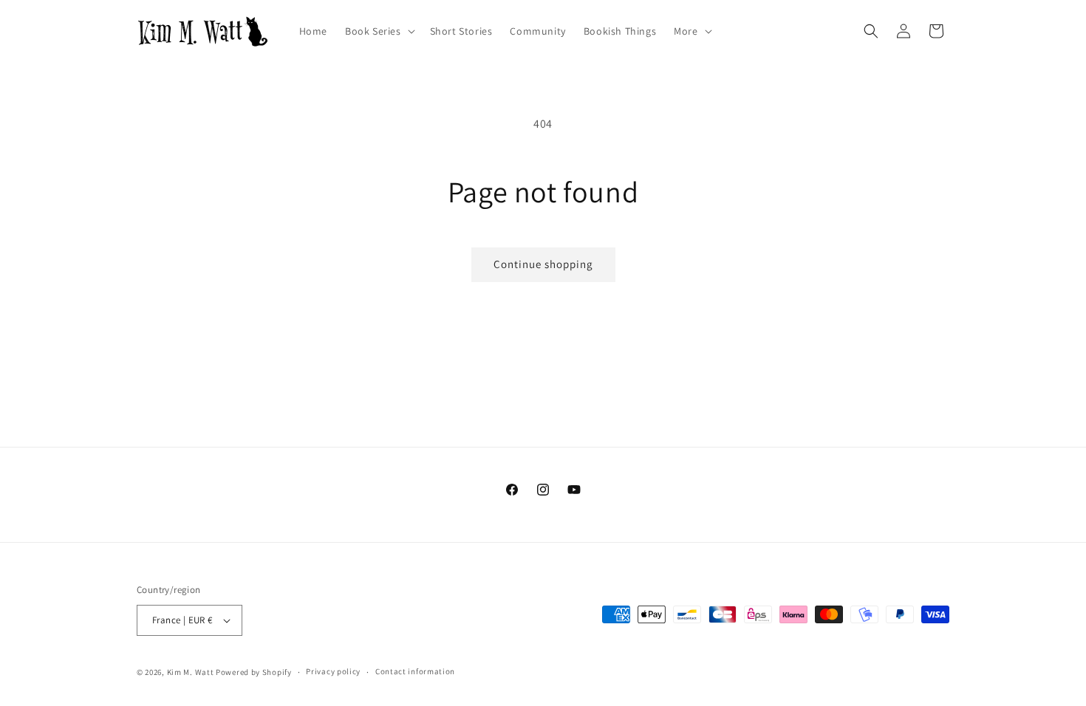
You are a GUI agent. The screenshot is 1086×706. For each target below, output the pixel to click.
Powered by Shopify (254, 672)
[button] (378, 31)
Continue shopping (543, 264)
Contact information (415, 671)
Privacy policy (333, 671)
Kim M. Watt (190, 672)
